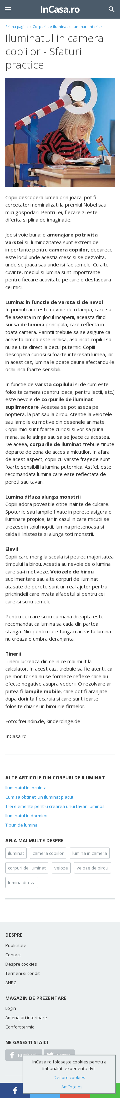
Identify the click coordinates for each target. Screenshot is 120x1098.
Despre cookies (21, 964)
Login (10, 1008)
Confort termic (19, 1027)
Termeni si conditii (23, 973)
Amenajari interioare (26, 1017)
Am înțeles (72, 1087)
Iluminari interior (87, 26)
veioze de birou (92, 868)
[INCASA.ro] (60, 9)
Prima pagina (17, 26)
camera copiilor (48, 853)
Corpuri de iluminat (50, 26)
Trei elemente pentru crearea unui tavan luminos (55, 806)
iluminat (16, 853)
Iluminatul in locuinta (26, 788)
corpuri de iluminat (27, 868)
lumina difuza (22, 882)
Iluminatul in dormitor (26, 816)
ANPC (10, 983)
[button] (8, 9)
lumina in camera (89, 853)
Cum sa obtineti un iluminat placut (39, 797)
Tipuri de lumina (21, 825)
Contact (13, 955)
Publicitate (15, 945)
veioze (61, 868)
